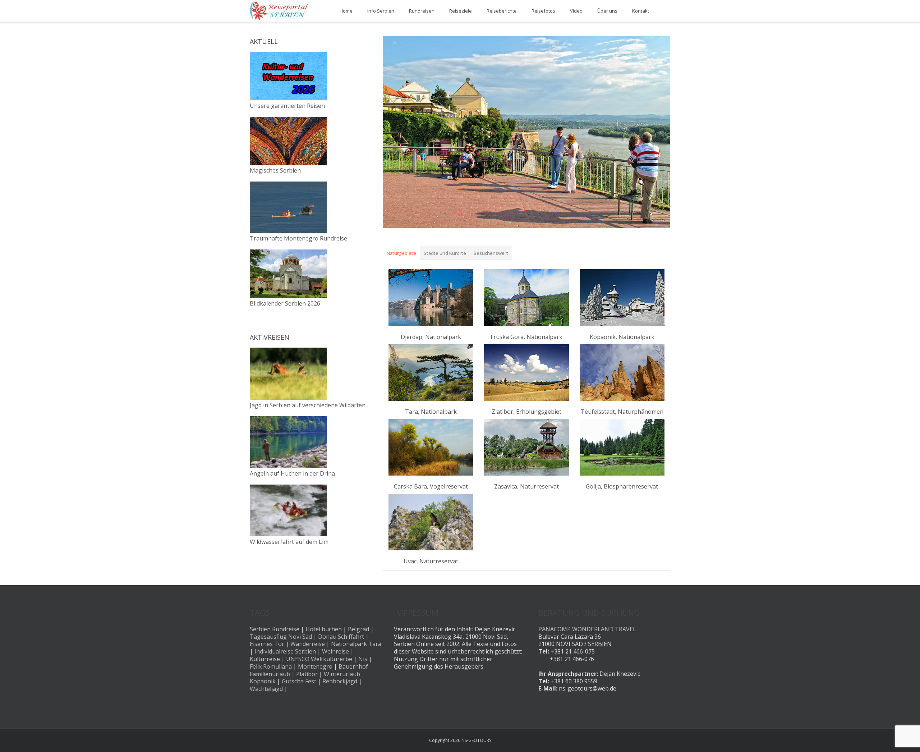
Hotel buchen (323, 629)
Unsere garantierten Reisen (287, 106)
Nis (362, 659)
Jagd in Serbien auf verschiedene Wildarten (307, 405)
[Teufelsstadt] (622, 372)
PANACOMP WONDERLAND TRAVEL (587, 629)
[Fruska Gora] (526, 297)
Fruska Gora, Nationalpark (526, 337)
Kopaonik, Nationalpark (622, 337)
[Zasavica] (526, 447)
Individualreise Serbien (285, 651)
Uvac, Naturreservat (431, 561)
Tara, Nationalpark (431, 412)
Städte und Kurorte (445, 253)
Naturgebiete (401, 253)
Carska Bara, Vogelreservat (431, 486)
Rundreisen (421, 11)
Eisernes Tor (267, 644)
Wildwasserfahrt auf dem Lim (289, 542)
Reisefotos (543, 11)
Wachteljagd (266, 689)
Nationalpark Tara (356, 644)
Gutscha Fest (299, 681)
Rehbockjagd (339, 681)
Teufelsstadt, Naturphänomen (622, 412)
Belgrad (358, 629)
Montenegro (315, 666)
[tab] (401, 253)
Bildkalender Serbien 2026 (285, 303)
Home (346, 11)
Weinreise (335, 651)
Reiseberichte (502, 11)
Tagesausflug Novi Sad (281, 637)
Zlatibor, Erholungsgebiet (526, 412)
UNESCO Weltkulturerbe (319, 659)
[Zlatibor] (526, 372)
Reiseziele (460, 11)
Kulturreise (265, 659)
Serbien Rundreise (274, 629)
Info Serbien (380, 11)
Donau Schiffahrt (341, 637)
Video (576, 11)
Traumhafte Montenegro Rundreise (298, 238)
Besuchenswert (491, 253)
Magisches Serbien (275, 170)
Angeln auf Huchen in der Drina (292, 473)
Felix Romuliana (271, 666)
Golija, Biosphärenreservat (622, 486)
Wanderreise (307, 644)
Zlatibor (307, 674)
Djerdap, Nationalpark (431, 337)
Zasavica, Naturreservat (526, 486)
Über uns (607, 11)
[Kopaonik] (622, 297)
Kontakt (640, 11)
